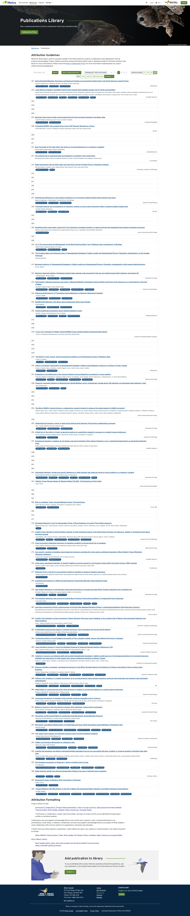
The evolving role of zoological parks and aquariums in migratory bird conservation (65, 156)
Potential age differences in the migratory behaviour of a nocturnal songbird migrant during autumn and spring (75, 198)
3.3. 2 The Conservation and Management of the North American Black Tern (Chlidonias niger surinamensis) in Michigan (78, 245)
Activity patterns (52, 315)
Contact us (70, 872)
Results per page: (137, 72)
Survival (52, 169)
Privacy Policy (94, 911)
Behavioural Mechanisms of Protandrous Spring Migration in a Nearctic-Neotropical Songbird (69, 293)
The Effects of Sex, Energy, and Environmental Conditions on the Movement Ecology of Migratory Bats (73, 357)
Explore (41, 3)
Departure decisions (41, 152)
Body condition (40, 758)
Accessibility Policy (82, 911)
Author (88, 76)
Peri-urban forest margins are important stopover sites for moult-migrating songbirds (66, 734)
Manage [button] (49, 3)
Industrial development (102, 794)
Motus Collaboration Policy (76, 64)
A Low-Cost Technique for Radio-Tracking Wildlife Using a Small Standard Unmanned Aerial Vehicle (71, 332)
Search (55, 72)
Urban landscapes (52, 548)
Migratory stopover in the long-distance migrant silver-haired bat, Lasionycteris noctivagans (68, 707)
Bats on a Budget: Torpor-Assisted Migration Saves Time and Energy (60, 502)
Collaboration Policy (29, 32)
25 (148, 72)
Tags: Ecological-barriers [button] (70, 72)
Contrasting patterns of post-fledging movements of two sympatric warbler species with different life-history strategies (79, 639)
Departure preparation (54, 152)
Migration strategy (41, 97)
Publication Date (98, 76)
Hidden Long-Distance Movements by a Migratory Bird (55, 743)
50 (151, 72)
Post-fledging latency (76, 603)
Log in (152, 3)
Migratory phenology (55, 122)
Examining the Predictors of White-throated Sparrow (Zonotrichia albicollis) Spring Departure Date (71, 581)
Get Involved (23, 3)
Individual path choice (41, 122)
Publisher (108, 76)
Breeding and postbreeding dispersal (46, 603)
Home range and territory (64, 703)
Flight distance (53, 477)
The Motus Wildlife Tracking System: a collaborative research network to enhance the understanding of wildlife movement (80, 408)
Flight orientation (52, 97)
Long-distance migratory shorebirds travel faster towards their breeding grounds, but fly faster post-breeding (75, 90)
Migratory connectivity (42, 232)
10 (145, 72)
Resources (33, 3)
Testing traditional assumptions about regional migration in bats (58, 311)
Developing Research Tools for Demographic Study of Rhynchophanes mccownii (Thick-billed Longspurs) (73, 523)
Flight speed (63, 97)
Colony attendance (64, 794)
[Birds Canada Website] (171, 3)
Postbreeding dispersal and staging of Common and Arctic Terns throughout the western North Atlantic (73, 630)
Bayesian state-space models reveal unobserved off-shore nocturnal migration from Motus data (70, 117)
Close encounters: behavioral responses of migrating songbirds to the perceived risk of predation (70, 543)
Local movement (41, 307)
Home (99, 888)
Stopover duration (65, 86)
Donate (184, 3)
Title (83, 76)
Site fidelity (87, 603)
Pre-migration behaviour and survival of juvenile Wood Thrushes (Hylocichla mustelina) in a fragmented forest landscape (79, 599)
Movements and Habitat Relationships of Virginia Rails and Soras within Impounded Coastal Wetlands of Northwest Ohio (79, 725)
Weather (93, 97)
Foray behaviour (82, 747)
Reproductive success (42, 169)
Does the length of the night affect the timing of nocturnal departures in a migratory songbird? (69, 147)
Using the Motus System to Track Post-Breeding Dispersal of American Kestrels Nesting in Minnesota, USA (74, 647)
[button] (146, 3)
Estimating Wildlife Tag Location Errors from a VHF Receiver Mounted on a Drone (64, 126)
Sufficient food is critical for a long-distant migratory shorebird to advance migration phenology (70, 572)
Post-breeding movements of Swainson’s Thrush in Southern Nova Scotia (61, 763)
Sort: (78, 76)
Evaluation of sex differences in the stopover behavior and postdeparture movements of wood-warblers (73, 375)
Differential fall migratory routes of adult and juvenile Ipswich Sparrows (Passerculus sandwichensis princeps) (75, 424)
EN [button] (159, 3)
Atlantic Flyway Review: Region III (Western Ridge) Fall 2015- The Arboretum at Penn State (68, 481)
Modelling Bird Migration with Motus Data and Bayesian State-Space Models (62, 302)
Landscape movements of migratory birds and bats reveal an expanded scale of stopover (67, 699)
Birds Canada (69, 911)
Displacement (61, 626)
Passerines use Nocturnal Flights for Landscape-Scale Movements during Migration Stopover (69, 716)
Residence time (61, 634)
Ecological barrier (53, 289)
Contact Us (70, 901)
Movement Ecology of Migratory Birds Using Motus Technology (58, 780)
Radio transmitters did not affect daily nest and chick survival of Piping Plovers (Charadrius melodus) (72, 165)
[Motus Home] (9, 2)
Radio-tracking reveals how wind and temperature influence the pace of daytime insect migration (70, 771)
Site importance (54, 86)
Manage (99, 898)
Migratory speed (72, 97)
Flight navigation (40, 448)
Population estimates (41, 86)
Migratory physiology (53, 507)
